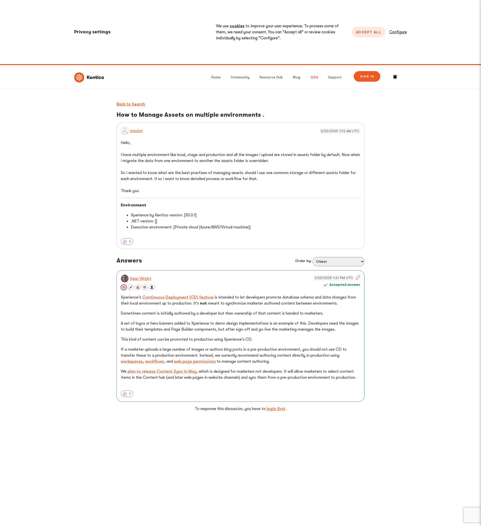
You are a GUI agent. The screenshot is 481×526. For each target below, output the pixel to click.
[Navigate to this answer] (357, 278)
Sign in (367, 76)
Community (240, 77)
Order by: (303, 261)
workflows (154, 361)
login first (276, 409)
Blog (296, 77)
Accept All (368, 32)
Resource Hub (271, 77)
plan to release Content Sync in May (162, 371)
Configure (398, 32)
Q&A (314, 77)
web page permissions (195, 361)
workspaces (132, 361)
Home (215, 77)
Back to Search (130, 104)
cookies (237, 26)
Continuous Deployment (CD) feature (177, 297)
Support (335, 77)
